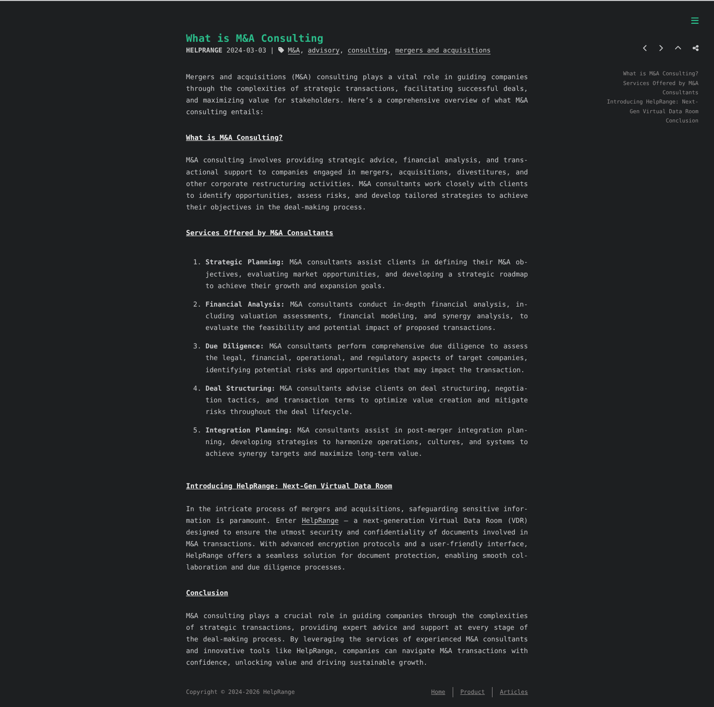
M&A (294, 50)
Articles (514, 692)
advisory (324, 50)
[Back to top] (678, 48)
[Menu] (694, 21)
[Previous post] (645, 48)
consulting (368, 50)
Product (472, 692)
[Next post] (661, 48)
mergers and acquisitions (443, 50)
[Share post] (695, 48)
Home (438, 692)
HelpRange (320, 521)
